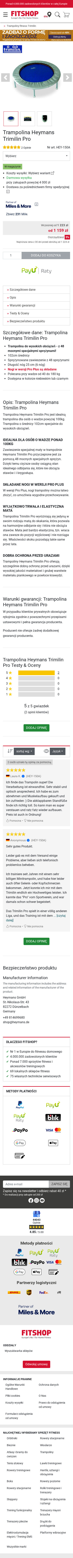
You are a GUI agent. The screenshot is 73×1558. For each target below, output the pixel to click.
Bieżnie (11, 1445)
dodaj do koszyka (46, 255)
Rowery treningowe (18, 1470)
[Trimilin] (12, 49)
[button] (11, 118)
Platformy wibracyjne (53, 1532)
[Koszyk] (67, 15)
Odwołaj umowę (36, 1364)
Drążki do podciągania (47, 1523)
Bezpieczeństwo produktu (27, 321)
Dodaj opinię (36, 728)
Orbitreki (12, 1438)
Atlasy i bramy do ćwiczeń (17, 1454)
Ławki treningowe (51, 1463)
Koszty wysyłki (14, 1402)
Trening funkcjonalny (19, 1510)
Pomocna (15, 820)
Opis (13, 297)
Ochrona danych (49, 1384)
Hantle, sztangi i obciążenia (49, 1472)
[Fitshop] (25, 15)
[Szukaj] (57, 15)
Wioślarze (46, 1445)
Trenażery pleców (17, 1521)
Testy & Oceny (19, 313)
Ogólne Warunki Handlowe (15, 1387)
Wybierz (10, 156)
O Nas (42, 1395)
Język (56, 751)
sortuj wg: (23, 751)
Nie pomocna (35, 820)
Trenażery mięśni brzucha (50, 1512)
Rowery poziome (50, 1481)
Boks (10, 1481)
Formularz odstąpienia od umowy (19, 1416)
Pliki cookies (12, 1395)
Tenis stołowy (15, 1463)
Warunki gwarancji (22, 305)
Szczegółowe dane (22, 289)
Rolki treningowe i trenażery (50, 1490)
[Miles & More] (36, 1309)
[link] (52, 173)
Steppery (12, 1499)
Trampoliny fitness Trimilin (21, 25)
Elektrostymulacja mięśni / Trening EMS (19, 1535)
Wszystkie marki (16, 1546)
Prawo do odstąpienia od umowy (52, 1405)
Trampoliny (47, 1452)
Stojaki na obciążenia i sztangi (53, 1501)
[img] (36, 204)
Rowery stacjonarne (52, 1438)
